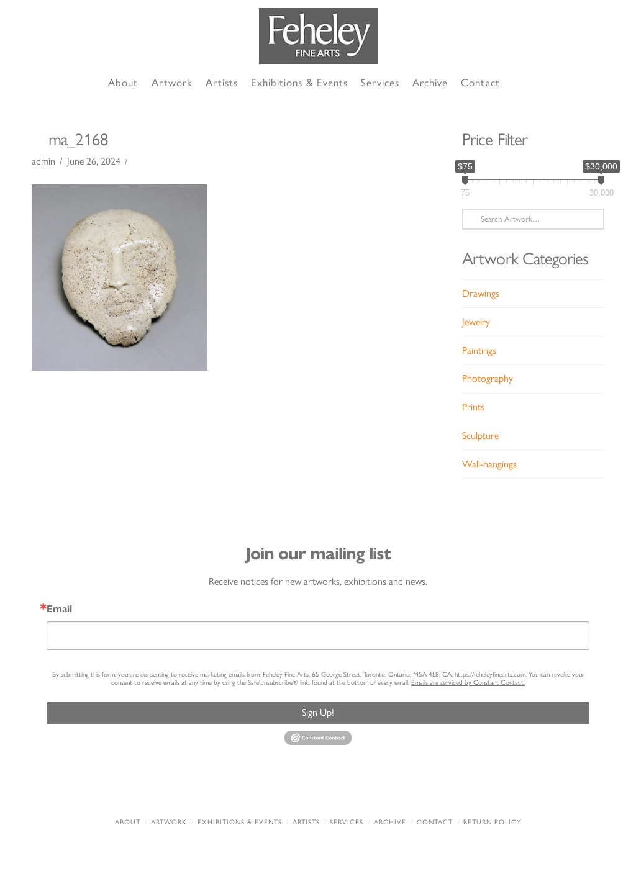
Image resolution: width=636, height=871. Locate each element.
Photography (487, 378)
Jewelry (476, 322)
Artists (306, 822)
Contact (435, 822)
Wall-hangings (489, 464)
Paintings (479, 350)
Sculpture (480, 435)
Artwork (169, 822)
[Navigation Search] (520, 83)
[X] (294, 789)
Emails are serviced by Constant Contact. (468, 683)
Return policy (492, 822)
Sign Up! (318, 712)
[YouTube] (342, 789)
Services (346, 822)
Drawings (480, 293)
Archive (390, 822)
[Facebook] (246, 789)
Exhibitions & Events (240, 822)
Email (59, 609)
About (127, 822)
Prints (473, 407)
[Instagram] (390, 789)
